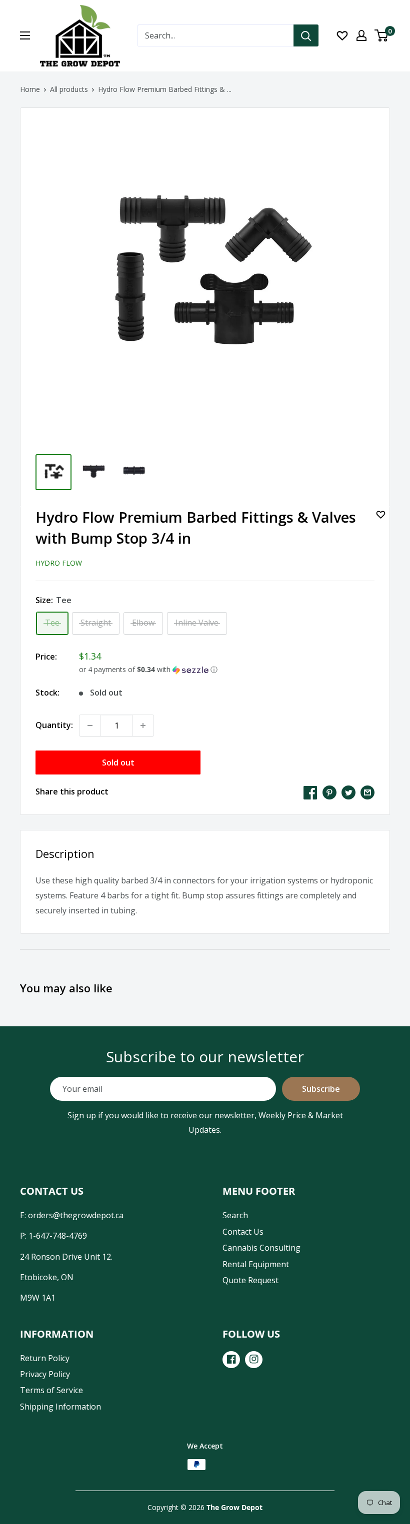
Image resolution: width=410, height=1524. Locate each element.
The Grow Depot (234, 1507)
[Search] (306, 35)
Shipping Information (60, 1406)
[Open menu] (25, 35)
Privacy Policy (45, 1374)
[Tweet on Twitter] (349, 791)
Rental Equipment (255, 1264)
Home (30, 89)
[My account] (361, 35)
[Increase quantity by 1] (143, 725)
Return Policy (45, 1358)
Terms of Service (51, 1390)
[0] (382, 35)
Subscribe (321, 1088)
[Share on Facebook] (311, 791)
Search (235, 1215)
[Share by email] (367, 791)
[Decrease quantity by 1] (90, 725)
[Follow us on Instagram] (253, 1359)
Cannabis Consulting (261, 1247)
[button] (226, 670)
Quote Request (250, 1280)
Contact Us (243, 1231)
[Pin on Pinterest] (329, 791)
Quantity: (54, 725)
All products (69, 89)
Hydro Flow (59, 563)
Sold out (118, 762)
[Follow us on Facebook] (231, 1359)
